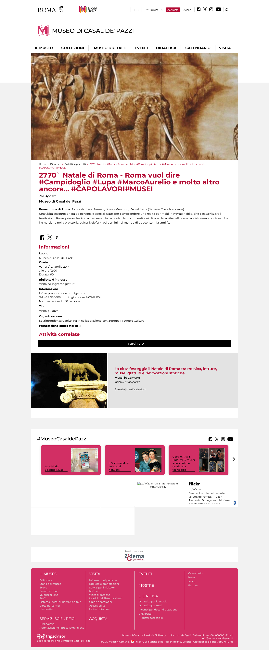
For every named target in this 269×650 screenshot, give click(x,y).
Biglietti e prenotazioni (104, 583)
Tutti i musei (151, 9)
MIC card (94, 591)
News (191, 577)
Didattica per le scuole (153, 601)
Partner (193, 585)
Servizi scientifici (57, 619)
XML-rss (228, 641)
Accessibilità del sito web (207, 641)
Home (42, 164)
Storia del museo (50, 583)
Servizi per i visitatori (102, 587)
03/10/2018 (210, 496)
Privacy (138, 641)
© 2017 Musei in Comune (115, 641)
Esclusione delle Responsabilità (163, 641)
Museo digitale (110, 48)
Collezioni (72, 48)
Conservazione (49, 591)
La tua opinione (99, 609)
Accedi (188, 9)
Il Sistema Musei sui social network (119, 466)
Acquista (173, 9)
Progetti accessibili (151, 617)
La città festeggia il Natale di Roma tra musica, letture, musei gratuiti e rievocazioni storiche (166, 370)
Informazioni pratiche (103, 580)
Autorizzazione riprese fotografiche (62, 627)
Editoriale (46, 580)
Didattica (166, 48)
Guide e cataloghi (100, 601)
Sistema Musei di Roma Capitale (60, 601)
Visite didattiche (99, 594)
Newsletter (47, 609)
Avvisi (192, 581)
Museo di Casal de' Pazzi (93, 30)
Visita (225, 48)
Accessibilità (97, 605)
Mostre (146, 585)
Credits (187, 641)
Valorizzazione (49, 594)
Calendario (198, 48)
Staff (42, 598)
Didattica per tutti (75, 164)
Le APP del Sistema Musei (54, 468)
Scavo (43, 587)
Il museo (44, 48)
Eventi (141, 48)
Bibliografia (47, 623)
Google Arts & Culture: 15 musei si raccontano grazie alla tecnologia (184, 463)
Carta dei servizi (50, 605)
